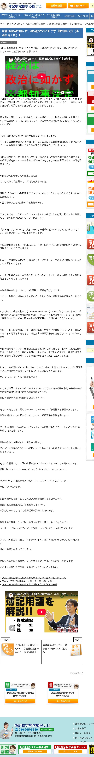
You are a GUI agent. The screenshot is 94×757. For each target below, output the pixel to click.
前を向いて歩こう (8, 42)
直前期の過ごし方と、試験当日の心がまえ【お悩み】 (55, 648)
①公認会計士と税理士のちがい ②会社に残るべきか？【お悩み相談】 (27, 648)
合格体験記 (80, 728)
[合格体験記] (56, 6)
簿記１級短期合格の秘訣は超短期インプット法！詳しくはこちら (34, 577)
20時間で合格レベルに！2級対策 (11, 16)
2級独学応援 (83, 16)
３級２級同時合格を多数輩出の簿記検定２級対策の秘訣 (29, 584)
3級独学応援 (70, 16)
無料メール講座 (83, 733)
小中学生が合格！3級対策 (54, 16)
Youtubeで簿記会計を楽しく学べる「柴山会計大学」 (28, 581)
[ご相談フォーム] (78, 6)
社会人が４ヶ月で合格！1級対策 (34, 16)
